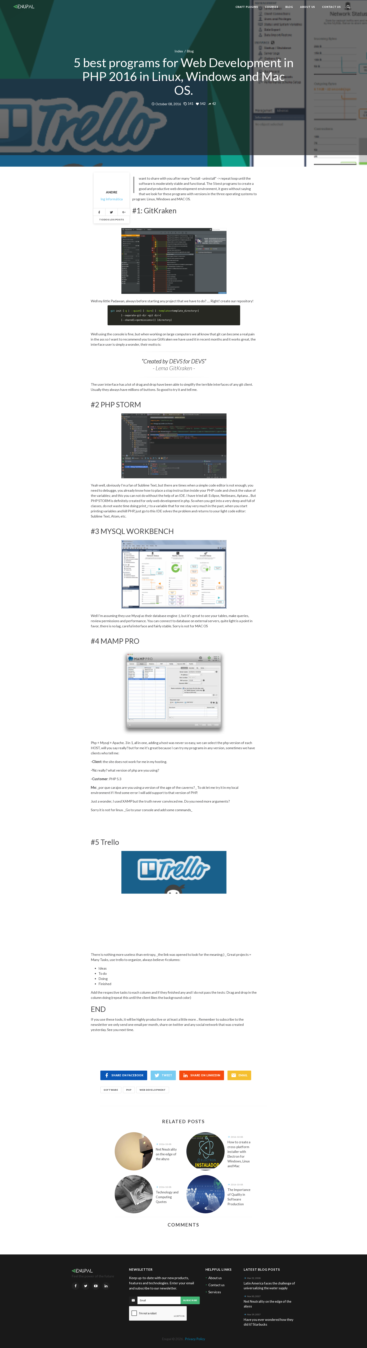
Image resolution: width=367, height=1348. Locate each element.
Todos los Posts (111, 219)
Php (129, 1089)
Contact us (216, 1285)
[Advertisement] (174, 920)
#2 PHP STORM (116, 404)
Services (214, 1292)
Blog (190, 51)
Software (111, 1089)
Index (179, 51)
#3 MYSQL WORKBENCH (132, 531)
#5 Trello (105, 842)
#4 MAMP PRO (115, 641)
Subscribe (190, 1300)
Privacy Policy (195, 1339)
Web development (153, 1089)
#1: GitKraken (154, 210)
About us (215, 1278)
